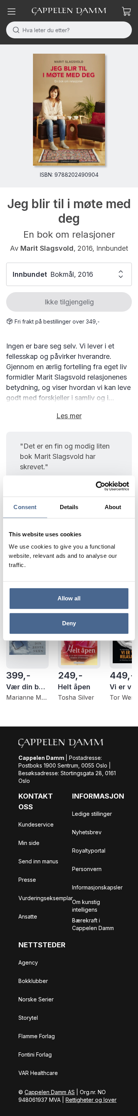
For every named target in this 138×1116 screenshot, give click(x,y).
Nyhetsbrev (87, 832)
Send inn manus (38, 861)
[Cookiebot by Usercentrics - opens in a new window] (97, 486)
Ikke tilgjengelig (69, 302)
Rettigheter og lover (91, 1099)
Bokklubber (33, 981)
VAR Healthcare (38, 1073)
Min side (28, 843)
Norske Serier (36, 999)
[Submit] (14, 29)
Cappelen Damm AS (50, 1092)
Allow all (69, 598)
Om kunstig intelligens (86, 906)
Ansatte (27, 916)
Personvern (87, 869)
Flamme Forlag (36, 1036)
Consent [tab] (24, 507)
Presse (27, 879)
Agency (28, 962)
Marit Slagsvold (47, 248)
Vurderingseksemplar (45, 898)
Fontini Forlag (35, 1054)
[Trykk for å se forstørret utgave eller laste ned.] (69, 110)
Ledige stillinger (92, 813)
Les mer (69, 416)
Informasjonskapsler (97, 887)
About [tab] (113, 507)
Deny (69, 623)
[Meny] (11, 11)
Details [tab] (69, 507)
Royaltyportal (88, 850)
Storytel (28, 1017)
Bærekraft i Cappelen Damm (93, 924)
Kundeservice (36, 824)
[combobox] (69, 29)
